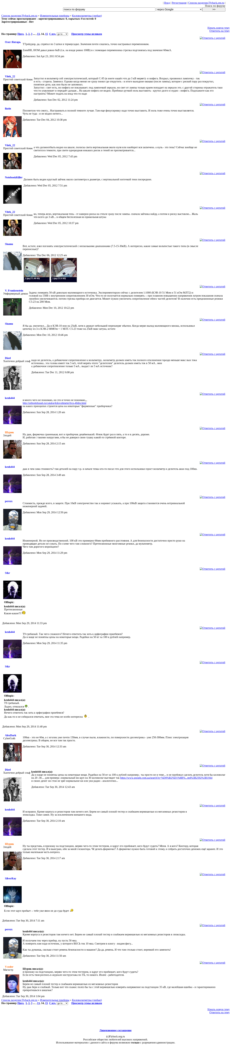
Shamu (9, 244)
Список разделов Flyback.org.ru (206, 2)
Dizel (8, 358)
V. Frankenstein (14, 290)
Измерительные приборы (54, 15)
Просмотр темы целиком (86, 33)
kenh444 (10, 398)
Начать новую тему (218, 27)
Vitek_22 (10, 76)
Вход (167, 2)
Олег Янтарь (13, 42)
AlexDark (10, 735)
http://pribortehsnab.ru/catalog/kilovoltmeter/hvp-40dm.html (54, 403)
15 (46, 33)
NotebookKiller (13, 177)
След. (52, 33)
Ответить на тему (219, 30)
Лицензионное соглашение (115, 1030)
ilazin (8, 108)
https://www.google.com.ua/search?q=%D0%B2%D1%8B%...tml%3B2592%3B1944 (166, 777)
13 (38, 33)
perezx (9, 501)
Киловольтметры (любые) (87, 15)
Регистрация (179, 2)
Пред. (20, 33)
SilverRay (10, 878)
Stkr (7, 572)
